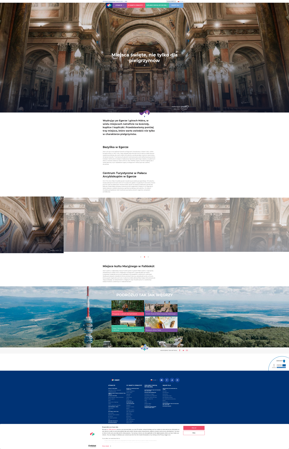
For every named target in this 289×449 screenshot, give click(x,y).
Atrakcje (119, 5)
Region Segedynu (129, 421)
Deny (194, 432)
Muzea (127, 398)
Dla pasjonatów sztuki (167, 395)
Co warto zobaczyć (135, 5)
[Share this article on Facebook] (179, 350)
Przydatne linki (147, 405)
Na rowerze (110, 416)
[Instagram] (177, 380)
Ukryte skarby (129, 397)
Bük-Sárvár (128, 416)
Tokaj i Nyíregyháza (130, 411)
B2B (126, 1)
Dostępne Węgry (147, 403)
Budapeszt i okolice (130, 406)
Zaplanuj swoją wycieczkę (156, 5)
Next (225, 201)
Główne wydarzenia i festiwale (114, 405)
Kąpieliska (128, 394)
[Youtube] (161, 380)
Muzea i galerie (111, 398)
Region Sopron (129, 414)
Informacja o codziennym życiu (150, 397)
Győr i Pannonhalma (130, 419)
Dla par (164, 400)
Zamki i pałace (129, 392)
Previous (63, 201)
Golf (109, 419)
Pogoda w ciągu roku (148, 398)
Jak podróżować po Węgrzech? (150, 395)
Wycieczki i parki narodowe (113, 414)
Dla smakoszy (165, 402)
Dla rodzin (165, 391)
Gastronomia (110, 408)
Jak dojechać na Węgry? (149, 394)
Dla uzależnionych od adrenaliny (169, 398)
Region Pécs (128, 413)
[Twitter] (172, 380)
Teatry (109, 400)
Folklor (109, 403)
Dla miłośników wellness (167, 397)
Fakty (145, 400)
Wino (109, 409)
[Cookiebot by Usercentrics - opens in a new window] (92, 446)
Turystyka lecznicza (112, 391)
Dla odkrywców (166, 392)
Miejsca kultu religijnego (113, 402)
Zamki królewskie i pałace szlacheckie (116, 397)
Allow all (194, 428)
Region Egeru (129, 417)
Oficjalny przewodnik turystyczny (113, 1)
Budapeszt (128, 405)
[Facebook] (167, 380)
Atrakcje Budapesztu (130, 391)
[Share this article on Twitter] (182, 350)
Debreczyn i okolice (130, 409)
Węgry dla (175, 5)
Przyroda (128, 395)
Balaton (127, 408)
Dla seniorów (165, 394)
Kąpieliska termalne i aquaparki (114, 390)
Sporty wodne (111, 413)
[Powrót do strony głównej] (109, 5)
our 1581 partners (112, 429)
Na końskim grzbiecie (112, 417)
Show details (105, 446)
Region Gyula (129, 422)
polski (181, 1)
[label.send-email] (186, 350)
